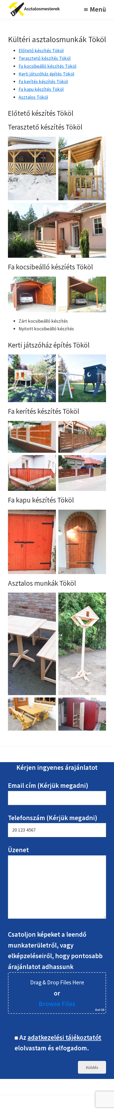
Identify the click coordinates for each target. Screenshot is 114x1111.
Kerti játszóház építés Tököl (46, 74)
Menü (98, 9)
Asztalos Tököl (33, 97)
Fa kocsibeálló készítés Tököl (47, 66)
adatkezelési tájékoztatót (64, 1037)
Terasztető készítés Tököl (45, 58)
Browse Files (57, 1003)
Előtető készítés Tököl (41, 50)
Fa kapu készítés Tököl (41, 89)
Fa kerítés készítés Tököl (43, 81)
